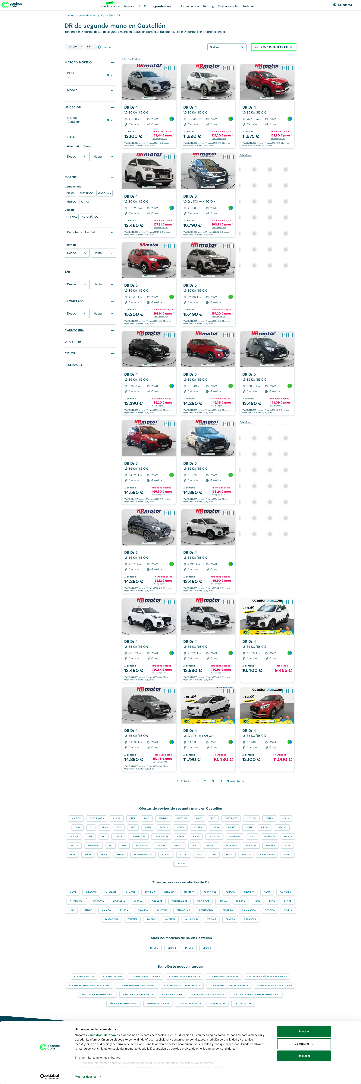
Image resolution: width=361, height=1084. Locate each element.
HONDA (180, 827)
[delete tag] (81, 47)
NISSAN (161, 845)
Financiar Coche (172, 994)
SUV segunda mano (189, 1003)
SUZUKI (183, 854)
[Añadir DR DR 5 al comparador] (172, 246)
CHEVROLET (231, 818)
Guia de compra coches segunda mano (256, 994)
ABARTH (76, 818)
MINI (124, 845)
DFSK (77, 827)
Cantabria (286, 892)
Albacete (91, 892)
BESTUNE (182, 818)
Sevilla (288, 910)
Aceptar (304, 1031)
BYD (213, 818)
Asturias (150, 892)
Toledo (151, 919)
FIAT (133, 827)
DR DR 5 (189, 947)
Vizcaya (211, 919)
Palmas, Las (183, 910)
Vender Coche (243, 1003)
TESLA (229, 854)
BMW (199, 818)
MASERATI (269, 836)
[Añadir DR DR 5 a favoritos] (166, 246)
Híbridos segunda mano (123, 1003)
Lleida (287, 901)
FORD (148, 827)
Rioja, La (228, 910)
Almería (130, 892)
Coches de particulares (145, 976)
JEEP (90, 836)
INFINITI (232, 827)
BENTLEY (163, 818)
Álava (72, 892)
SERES (88, 854)
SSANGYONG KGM (143, 854)
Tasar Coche (217, 1003)
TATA (213, 854)
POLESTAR (231, 845)
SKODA (104, 854)
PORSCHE (251, 845)
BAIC (146, 818)
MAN (252, 836)
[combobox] (67, 77)
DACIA (285, 818)
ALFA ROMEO (97, 818)
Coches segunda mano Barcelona (89, 985)
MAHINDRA (235, 836)
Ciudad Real (77, 901)
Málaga (106, 910)
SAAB (287, 845)
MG (110, 845)
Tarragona (111, 919)
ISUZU (249, 827)
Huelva (223, 901)
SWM (199, 854)
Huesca (240, 901)
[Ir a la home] (12, 5)
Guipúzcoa (203, 901)
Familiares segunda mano (138, 994)
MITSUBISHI (142, 845)
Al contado (73, 146)
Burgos (230, 892)
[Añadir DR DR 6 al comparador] (231, 157)
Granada (157, 901)
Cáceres (249, 892)
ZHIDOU (181, 863)
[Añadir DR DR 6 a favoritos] (225, 157)
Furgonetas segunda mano (207, 994)
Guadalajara (179, 901)
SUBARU (166, 854)
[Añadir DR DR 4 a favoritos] (166, 68)
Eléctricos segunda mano (97, 994)
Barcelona (210, 892)
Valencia (170, 919)
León (272, 901)
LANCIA (119, 836)
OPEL (194, 845)
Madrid (88, 910)
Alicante (111, 892)
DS (91, 827)
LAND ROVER (138, 836)
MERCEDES (93, 845)
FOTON (164, 827)
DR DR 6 (207, 947)
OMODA (178, 845)
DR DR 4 (172, 947)
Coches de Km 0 (112, 976)
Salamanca (249, 910)
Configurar (302, 1043)
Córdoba (98, 901)
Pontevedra (206, 910)
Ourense (162, 910)
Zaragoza (250, 919)
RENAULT (270, 845)
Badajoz (169, 892)
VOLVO (287, 854)
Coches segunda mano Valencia (229, 985)
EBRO (105, 827)
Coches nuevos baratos (223, 976)
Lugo (71, 910)
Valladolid (191, 919)
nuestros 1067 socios (105, 1035)
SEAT (72, 854)
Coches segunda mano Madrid (137, 985)
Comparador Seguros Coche (274, 985)
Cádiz (267, 892)
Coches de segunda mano (184, 976)
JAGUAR (73, 836)
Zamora (230, 919)
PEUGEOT (211, 845)
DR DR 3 (154, 947)
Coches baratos (84, 976)
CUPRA (269, 818)
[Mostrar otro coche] (149, 98)
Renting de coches (158, 1003)
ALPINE (116, 818)
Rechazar (304, 1055)
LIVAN (196, 836)
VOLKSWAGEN (267, 854)
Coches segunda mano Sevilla (182, 985)
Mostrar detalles (85, 1076)
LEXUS (180, 836)
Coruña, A (119, 901)
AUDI (132, 818)
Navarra (143, 910)
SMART (120, 854)
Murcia (124, 910)
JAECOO (281, 827)
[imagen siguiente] (173, 82)
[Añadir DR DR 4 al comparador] (172, 68)
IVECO (264, 827)
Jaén (257, 901)
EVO (119, 827)
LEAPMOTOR (161, 836)
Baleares (189, 892)
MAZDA (74, 845)
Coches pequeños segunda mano (267, 976)
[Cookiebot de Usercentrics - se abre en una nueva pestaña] (49, 1076)
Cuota (87, 146)
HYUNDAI (198, 827)
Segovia (270, 910)
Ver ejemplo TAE (159, 138)
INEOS (215, 827)
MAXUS (288, 836)
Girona (138, 901)
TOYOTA (246, 854)
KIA (103, 836)
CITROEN (251, 818)
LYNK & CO (214, 836)
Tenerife (132, 919)
